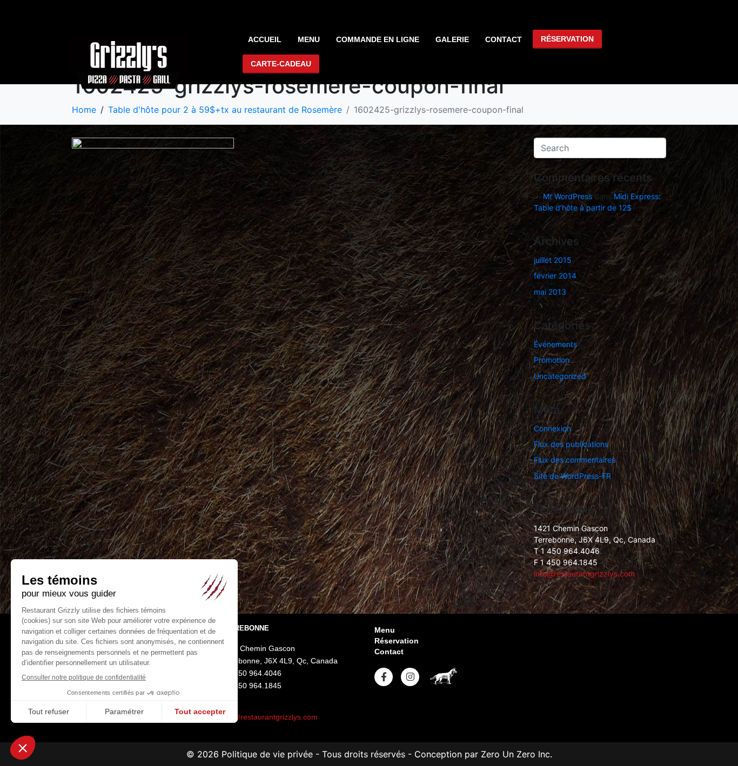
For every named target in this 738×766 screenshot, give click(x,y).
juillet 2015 (553, 260)
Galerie (452, 39)
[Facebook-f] (383, 677)
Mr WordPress (567, 196)
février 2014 (555, 275)
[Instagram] (410, 677)
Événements (555, 344)
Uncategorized (560, 376)
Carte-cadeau (281, 63)
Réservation (567, 39)
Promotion (551, 359)
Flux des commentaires (574, 459)
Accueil (264, 39)
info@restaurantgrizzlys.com (584, 573)
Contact (503, 39)
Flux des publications (571, 444)
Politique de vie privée (266, 754)
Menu (309, 39)
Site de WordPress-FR (572, 475)
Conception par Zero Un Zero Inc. (483, 754)
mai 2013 (550, 291)
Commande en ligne (377, 39)
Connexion (552, 428)
